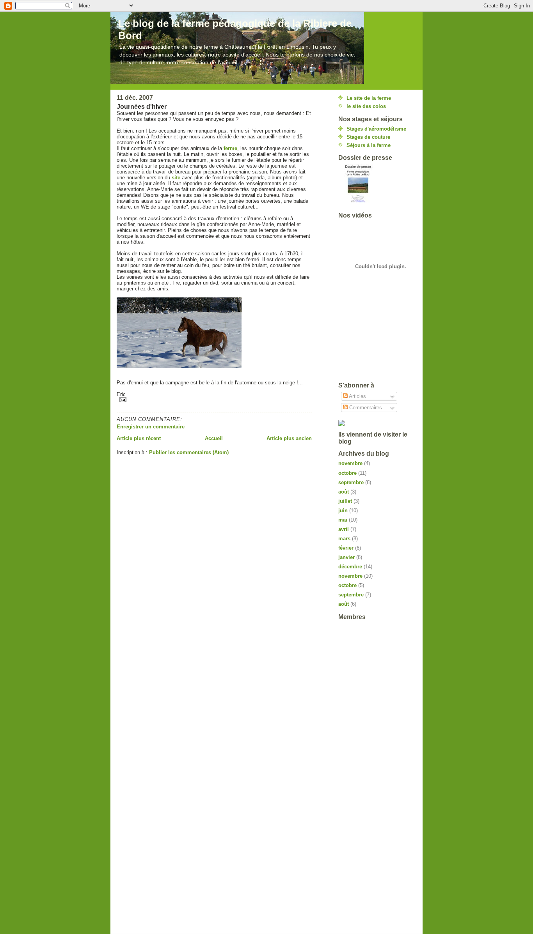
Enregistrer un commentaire (151, 427)
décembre (350, 567)
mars (344, 538)
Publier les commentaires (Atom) (189, 452)
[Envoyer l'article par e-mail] (214, 399)
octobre (347, 473)
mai (342, 520)
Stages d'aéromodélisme (376, 129)
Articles (357, 396)
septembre (351, 482)
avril (343, 529)
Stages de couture (368, 137)
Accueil (214, 438)
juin (343, 510)
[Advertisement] (373, 346)
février (346, 548)
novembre (350, 463)
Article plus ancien (289, 438)
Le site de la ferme (368, 98)
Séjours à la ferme (368, 145)
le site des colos (366, 106)
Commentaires (365, 407)
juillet (345, 501)
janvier (346, 557)
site (176, 177)
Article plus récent (139, 438)
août (343, 492)
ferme (230, 148)
